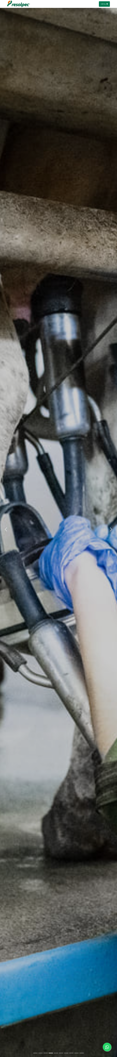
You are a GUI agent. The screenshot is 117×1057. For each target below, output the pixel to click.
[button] (6, 528)
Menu (103, 4)
